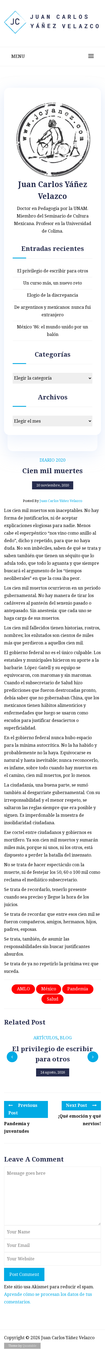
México (48, 988)
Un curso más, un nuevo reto (52, 283)
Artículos (45, 1037)
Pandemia (77, 988)
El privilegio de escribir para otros (52, 270)
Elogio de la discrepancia (52, 295)
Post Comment (24, 1274)
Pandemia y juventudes (17, 1127)
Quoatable (29, 1345)
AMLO (23, 988)
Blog (66, 1037)
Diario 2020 (52, 460)
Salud (52, 999)
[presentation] (12, 1056)
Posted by (52, 501)
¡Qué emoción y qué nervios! (79, 1120)
